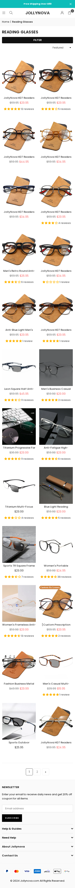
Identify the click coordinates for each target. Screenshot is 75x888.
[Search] (11, 13)
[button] (69, 12)
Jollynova (37, 13)
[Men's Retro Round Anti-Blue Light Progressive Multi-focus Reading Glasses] (19, 249)
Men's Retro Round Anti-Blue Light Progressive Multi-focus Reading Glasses (19, 271)
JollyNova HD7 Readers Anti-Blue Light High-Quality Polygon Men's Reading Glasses (56, 742)
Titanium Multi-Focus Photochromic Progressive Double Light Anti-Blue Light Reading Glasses (19, 506)
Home (5, 21)
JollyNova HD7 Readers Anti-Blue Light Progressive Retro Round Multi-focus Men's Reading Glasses (56, 157)
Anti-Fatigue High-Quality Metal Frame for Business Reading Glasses (56, 447)
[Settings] (62, 12)
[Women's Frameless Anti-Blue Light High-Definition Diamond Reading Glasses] (19, 603)
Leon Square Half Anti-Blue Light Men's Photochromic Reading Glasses (19, 389)
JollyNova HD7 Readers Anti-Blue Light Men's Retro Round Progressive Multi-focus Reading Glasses (56, 98)
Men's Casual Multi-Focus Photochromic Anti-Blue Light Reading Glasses (56, 683)
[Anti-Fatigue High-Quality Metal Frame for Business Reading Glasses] (56, 426)
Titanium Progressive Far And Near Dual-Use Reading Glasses (19, 447)
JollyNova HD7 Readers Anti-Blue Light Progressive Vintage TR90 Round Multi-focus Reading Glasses (19, 157)
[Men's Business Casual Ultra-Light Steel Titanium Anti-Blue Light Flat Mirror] (56, 367)
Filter (37, 40)
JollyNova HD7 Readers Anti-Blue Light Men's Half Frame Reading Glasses (56, 330)
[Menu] (3, 13)
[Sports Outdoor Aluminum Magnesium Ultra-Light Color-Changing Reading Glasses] (19, 721)
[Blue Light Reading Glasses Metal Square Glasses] (56, 485)
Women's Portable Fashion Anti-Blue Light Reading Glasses (56, 565)
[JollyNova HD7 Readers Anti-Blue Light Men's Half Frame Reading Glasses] (56, 308)
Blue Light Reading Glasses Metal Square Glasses (56, 506)
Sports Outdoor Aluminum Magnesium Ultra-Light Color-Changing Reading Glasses (19, 742)
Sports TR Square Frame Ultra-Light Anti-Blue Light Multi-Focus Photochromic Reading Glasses (19, 565)
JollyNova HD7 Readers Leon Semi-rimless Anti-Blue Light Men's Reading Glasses (19, 212)
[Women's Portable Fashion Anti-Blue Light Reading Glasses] (56, 544)
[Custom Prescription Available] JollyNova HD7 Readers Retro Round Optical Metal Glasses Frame (56, 624)
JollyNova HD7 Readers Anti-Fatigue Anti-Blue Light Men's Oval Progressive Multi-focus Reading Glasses (56, 212)
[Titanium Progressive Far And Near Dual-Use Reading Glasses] (19, 426)
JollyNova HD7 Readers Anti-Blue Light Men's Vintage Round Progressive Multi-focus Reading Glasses (19, 98)
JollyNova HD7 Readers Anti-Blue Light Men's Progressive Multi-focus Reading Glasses (56, 271)
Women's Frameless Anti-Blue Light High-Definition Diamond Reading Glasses (19, 624)
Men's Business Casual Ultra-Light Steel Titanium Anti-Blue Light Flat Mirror (56, 389)
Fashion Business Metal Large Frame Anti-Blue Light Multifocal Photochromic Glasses (19, 683)
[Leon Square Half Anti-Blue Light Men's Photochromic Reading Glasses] (19, 367)
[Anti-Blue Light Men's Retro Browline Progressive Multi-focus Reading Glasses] (19, 308)
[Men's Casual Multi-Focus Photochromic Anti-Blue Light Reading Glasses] (56, 662)
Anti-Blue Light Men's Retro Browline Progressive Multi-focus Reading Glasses (19, 330)
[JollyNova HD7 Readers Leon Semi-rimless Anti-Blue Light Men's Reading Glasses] (19, 190)
